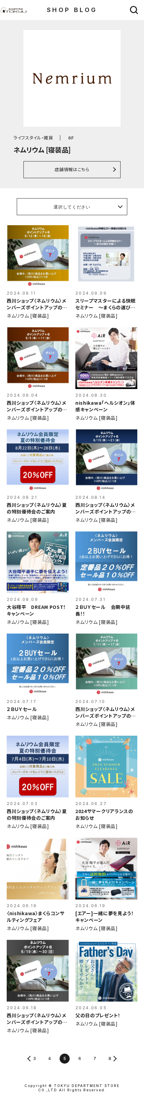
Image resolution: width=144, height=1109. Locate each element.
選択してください (72, 207)
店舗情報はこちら (72, 169)
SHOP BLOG (72, 9)
